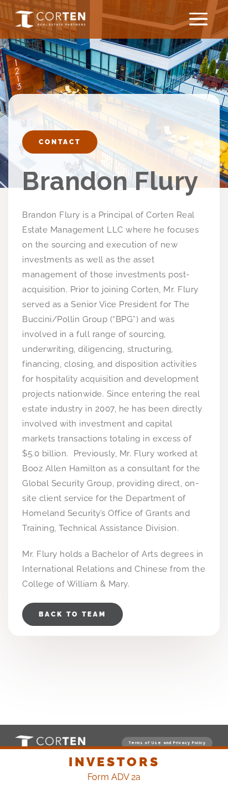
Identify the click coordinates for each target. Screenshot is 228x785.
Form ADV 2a (114, 777)
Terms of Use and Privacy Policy (167, 742)
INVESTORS (114, 761)
